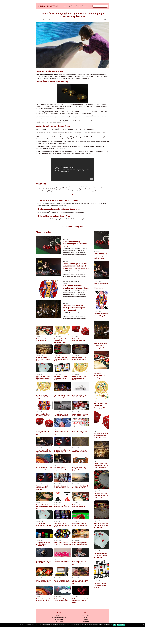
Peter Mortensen (50, 20)
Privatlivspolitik (120, 624)
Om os (73, 6)
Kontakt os (85, 6)
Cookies (78, 6)
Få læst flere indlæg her (72, 226)
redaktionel (106, 20)
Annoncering (66, 6)
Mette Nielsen (72, 237)
